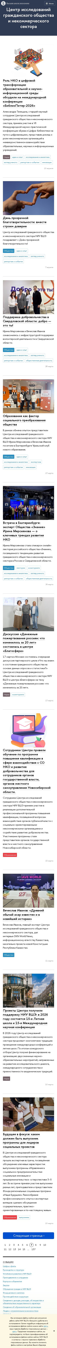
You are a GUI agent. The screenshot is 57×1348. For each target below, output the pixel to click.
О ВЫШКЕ (8, 1262)
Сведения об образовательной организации (22, 1307)
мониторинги (34, 568)
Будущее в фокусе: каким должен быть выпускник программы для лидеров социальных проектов (21, 1140)
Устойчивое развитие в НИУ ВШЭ (17, 1274)
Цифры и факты (9, 1266)
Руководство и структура (13, 1270)
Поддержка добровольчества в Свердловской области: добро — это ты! (27, 321)
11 (5, 1249)
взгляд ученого (10, 162)
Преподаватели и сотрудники (15, 1277)
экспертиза (36, 462)
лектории (21, 568)
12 (10, 1249)
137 (34, 1249)
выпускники (24, 1217)
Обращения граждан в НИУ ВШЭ (17, 1289)
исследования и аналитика (37, 157)
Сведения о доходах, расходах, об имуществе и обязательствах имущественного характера (23, 1302)
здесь (46, 1326)
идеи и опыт (17, 157)
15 (24, 1249)
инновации (47, 162)
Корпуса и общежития (12, 1281)
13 (14, 1249)
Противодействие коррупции (15, 1296)
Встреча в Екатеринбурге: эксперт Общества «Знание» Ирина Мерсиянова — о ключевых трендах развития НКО (24, 531)
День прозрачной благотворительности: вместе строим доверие (24, 222)
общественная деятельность (39, 360)
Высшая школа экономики (18, 3)
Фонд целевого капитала (13, 1293)
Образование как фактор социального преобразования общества (24, 420)
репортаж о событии (29, 162)
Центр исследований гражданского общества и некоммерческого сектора (28, 17)
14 (19, 1249)
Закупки (6, 1285)
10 (44, 1244)
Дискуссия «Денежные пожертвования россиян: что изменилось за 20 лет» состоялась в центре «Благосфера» (24, 642)
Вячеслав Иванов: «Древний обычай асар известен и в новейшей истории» (23, 914)
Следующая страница (27, 1236)
